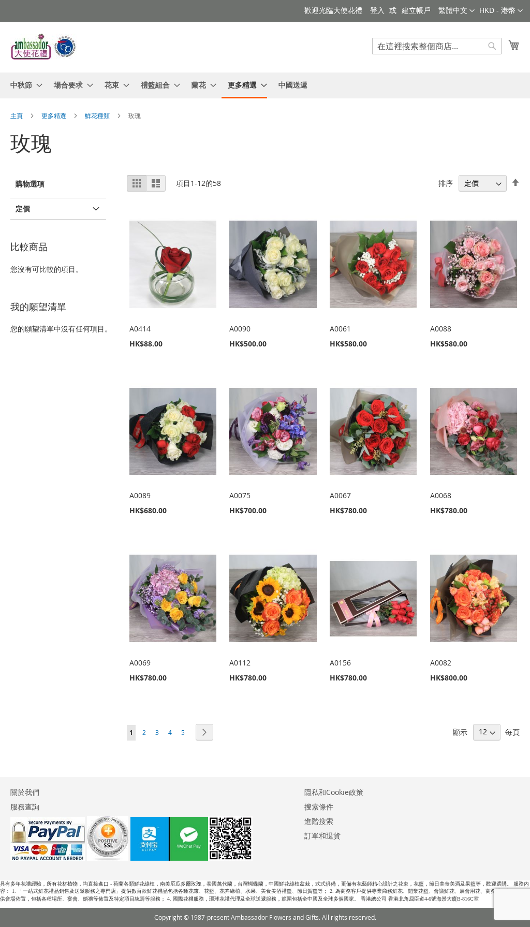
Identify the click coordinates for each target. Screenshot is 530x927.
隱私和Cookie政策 (333, 792)
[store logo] (44, 47)
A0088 (440, 329)
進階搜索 (318, 821)
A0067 (340, 495)
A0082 (440, 663)
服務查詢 (24, 807)
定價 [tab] (23, 208)
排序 (445, 183)
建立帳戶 (416, 10)
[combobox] (437, 46)
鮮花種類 (98, 115)
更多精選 (54, 115)
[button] (501, 11)
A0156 (340, 663)
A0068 (440, 495)
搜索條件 (318, 807)
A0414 (140, 329)
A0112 (240, 663)
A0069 (140, 663)
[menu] (265, 85)
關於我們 (24, 792)
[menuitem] (23, 85)
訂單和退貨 (322, 836)
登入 (377, 10)
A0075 (240, 495)
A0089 (140, 495)
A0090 (240, 329)
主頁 (17, 115)
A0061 (340, 329)
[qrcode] (191, 858)
